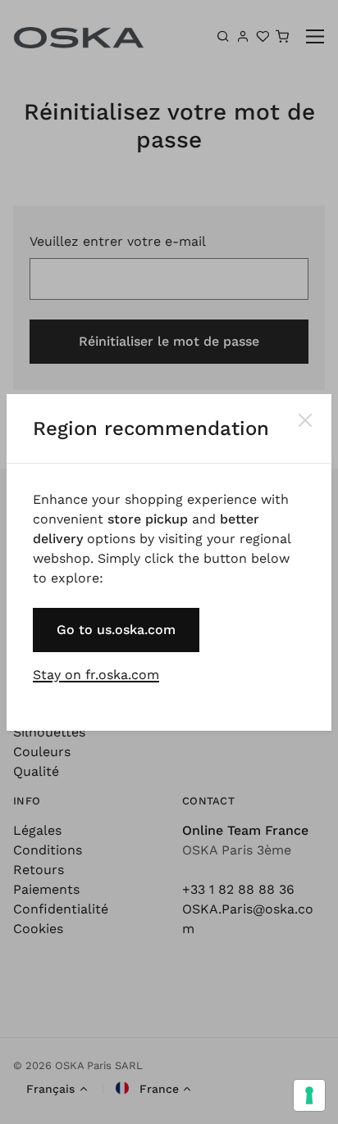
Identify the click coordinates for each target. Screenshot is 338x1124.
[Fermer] (305, 420)
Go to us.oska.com (116, 629)
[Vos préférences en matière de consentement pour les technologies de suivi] (309, 1095)
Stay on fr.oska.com (96, 674)
